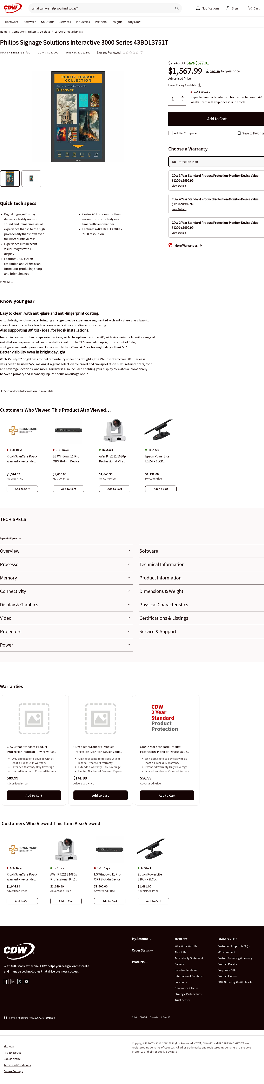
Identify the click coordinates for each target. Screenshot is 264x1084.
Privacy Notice (12, 1052)
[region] (132, 458)
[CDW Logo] (11, 8)
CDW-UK (165, 1017)
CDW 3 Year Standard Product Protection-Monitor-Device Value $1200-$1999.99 (30, 749)
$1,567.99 (185, 71)
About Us (180, 952)
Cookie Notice (12, 1059)
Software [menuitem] (30, 22)
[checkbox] (170, 133)
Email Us (50, 1017)
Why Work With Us (186, 946)
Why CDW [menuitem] (134, 22)
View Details (179, 185)
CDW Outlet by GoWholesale (235, 982)
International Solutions (189, 976)
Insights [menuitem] (117, 22)
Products (138, 962)
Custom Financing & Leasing (235, 958)
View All (5, 282)
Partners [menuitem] (101, 22)
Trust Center (182, 1000)
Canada (154, 1017)
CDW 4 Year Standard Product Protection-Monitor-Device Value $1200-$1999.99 (96, 749)
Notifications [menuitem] (210, 8)
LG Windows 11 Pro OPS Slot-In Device (107, 876)
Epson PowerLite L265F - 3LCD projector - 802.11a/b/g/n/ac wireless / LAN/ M (150, 877)
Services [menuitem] (65, 22)
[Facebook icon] (6, 982)
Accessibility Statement (189, 958)
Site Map (9, 1046)
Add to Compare (185, 133)
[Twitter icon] (19, 982)
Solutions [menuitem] (47, 22)
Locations (181, 982)
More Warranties (186, 245)
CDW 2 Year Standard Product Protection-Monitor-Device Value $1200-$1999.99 (163, 749)
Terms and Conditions (17, 1065)
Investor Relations (186, 970)
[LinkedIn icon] (13, 982)
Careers (179, 964)
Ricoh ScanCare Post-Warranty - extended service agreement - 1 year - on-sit (22, 877)
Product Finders (227, 976)
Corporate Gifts (227, 970)
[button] (253, 8)
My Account (140, 939)
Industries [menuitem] (83, 22)
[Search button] (177, 8)
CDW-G (143, 1017)
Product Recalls (227, 964)
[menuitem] (198, 8)
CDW (134, 1017)
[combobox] (98, 8)
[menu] (207, 8)
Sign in (215, 71)
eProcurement (226, 952)
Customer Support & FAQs (234, 946)
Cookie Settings (13, 1071)
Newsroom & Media (186, 988)
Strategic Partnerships (188, 994)
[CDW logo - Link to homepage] (11, 8)
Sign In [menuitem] (236, 8)
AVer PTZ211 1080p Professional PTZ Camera (63, 877)
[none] (11, 22)
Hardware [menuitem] (12, 22)
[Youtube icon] (26, 982)
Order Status (141, 950)
